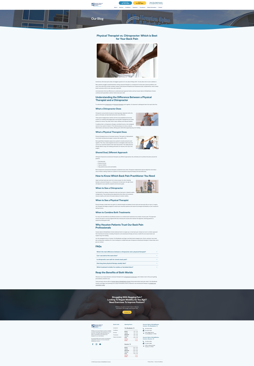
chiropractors (108, 104)
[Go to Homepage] (97, 5)
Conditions (127, 7)
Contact (160, 7)
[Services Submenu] (124, 7)
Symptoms (135, 7)
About (115, 7)
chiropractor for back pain (130, 277)
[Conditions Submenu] (131, 7)
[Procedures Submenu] (146, 7)
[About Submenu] (118, 7)
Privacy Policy (150, 361)
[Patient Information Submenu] (157, 7)
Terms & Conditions (159, 361)
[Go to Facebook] (92, 344)
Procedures (142, 7)
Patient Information (151, 7)
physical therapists (118, 104)
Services (121, 7)
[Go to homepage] (97, 326)
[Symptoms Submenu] (138, 7)
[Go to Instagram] (96, 344)
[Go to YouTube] (100, 344)
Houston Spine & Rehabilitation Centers (121, 281)
